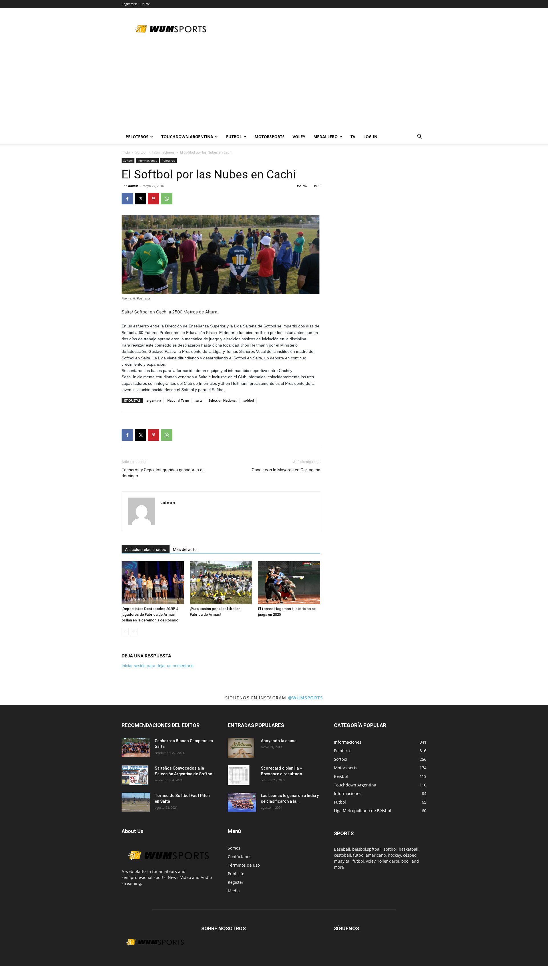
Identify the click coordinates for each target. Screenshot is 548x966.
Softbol (140, 152)
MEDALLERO (325, 136)
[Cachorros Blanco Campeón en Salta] (136, 747)
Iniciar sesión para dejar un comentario (158, 665)
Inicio (126, 152)
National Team (178, 400)
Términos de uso (244, 865)
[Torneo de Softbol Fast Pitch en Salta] (136, 802)
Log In (370, 136)
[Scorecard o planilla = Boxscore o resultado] (238, 775)
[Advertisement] (274, 87)
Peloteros (168, 160)
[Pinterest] (153, 198)
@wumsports (305, 698)
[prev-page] (125, 631)
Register (235, 882)
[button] (419, 137)
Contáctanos (239, 856)
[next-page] (134, 631)
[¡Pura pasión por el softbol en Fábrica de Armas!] (221, 582)
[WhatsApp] (166, 198)
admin (133, 186)
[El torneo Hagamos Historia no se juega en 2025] (289, 582)
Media (234, 890)
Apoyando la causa (279, 740)
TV (352, 136)
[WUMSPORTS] (168, 865)
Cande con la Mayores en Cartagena (286, 469)
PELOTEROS (137, 136)
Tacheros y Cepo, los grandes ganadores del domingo (164, 472)
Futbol (234, 136)
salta (199, 400)
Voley (299, 136)
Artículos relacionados (145, 549)
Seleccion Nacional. (223, 400)
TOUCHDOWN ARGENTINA (187, 136)
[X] (140, 198)
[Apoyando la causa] (241, 748)
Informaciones (163, 152)
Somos (234, 848)
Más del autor (185, 549)
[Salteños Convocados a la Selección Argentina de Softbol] (135, 775)
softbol (248, 400)
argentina (154, 400)
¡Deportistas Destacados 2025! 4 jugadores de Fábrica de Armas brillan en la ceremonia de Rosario (150, 614)
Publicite (236, 873)
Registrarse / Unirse (136, 4)
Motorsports (270, 136)
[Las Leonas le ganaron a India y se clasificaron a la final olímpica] (242, 802)
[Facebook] (127, 198)
